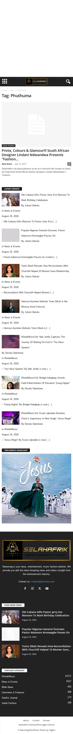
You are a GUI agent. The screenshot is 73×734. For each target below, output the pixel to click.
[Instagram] (33, 589)
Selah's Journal (9, 697)
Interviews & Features (13, 692)
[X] (40, 589)
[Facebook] (26, 589)
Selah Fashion (9, 145)
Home (4, 90)
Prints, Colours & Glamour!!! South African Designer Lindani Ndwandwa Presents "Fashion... (35, 154)
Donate (46, 720)
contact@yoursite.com (42, 581)
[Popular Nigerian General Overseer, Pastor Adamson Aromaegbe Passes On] (10, 634)
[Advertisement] (36, 38)
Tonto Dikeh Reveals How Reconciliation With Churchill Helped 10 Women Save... (46, 647)
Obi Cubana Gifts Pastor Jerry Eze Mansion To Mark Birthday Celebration (45, 613)
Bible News (7, 687)
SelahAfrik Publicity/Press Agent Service (37, 724)
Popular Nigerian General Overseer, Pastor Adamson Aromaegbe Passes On (46, 630)
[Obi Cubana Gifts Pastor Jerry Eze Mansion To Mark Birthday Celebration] (10, 617)
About (26, 720)
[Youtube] (47, 589)
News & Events (12, 210)
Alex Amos (7, 163)
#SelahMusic (11, 358)
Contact (36, 720)
